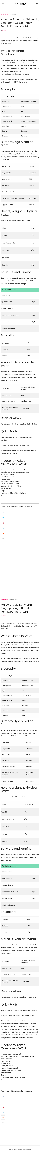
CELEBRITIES (4, 14)
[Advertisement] (20, 567)
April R (4, 30)
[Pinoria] (20, 4)
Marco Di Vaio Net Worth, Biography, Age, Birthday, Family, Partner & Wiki (16, 608)
